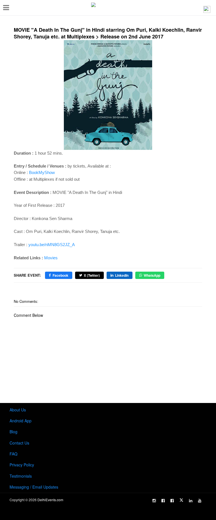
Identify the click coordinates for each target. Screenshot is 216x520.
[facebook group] (172, 500)
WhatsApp (152, 275)
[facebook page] (163, 500)
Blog (13, 431)
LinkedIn (122, 275)
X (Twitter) (92, 275)
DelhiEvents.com (50, 499)
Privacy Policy (22, 465)
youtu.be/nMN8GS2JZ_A (51, 244)
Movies (51, 257)
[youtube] (199, 500)
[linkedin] (190, 500)
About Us (18, 410)
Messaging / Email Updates (34, 487)
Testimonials (21, 476)
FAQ (13, 454)
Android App (21, 420)
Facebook (60, 275)
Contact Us (19, 443)
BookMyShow (42, 172)
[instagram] (154, 500)
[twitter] (181, 500)
